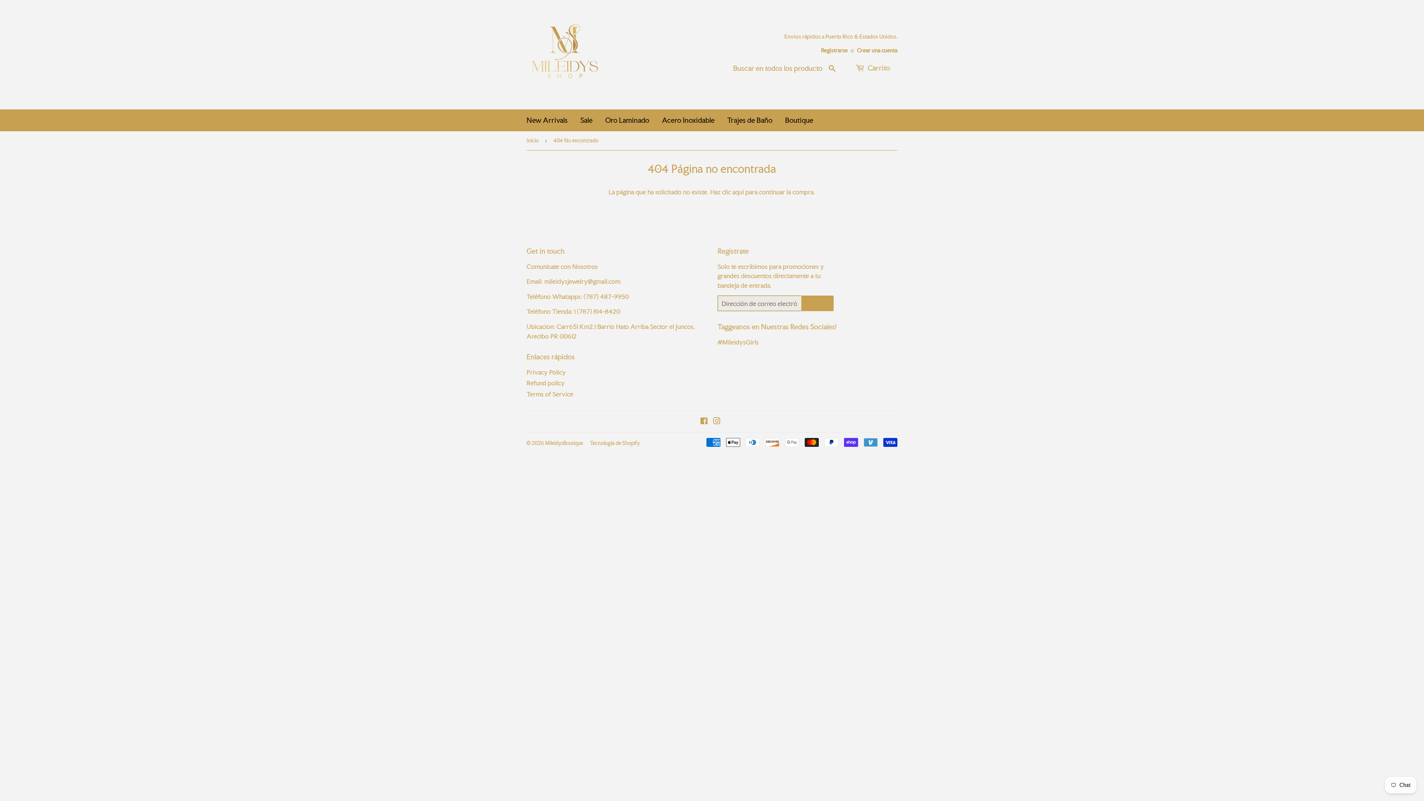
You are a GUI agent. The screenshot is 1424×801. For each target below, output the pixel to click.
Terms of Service (550, 394)
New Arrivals (547, 120)
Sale (586, 120)
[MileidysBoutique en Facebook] (704, 421)
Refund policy (546, 383)
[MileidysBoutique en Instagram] (717, 421)
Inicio (533, 141)
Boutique (799, 120)
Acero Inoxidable (688, 120)
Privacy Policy (546, 372)
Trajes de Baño (749, 120)
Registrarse (834, 50)
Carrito (878, 67)
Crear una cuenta (877, 50)
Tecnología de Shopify (615, 443)
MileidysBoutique (564, 443)
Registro (817, 303)
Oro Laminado (627, 120)
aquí (738, 192)
